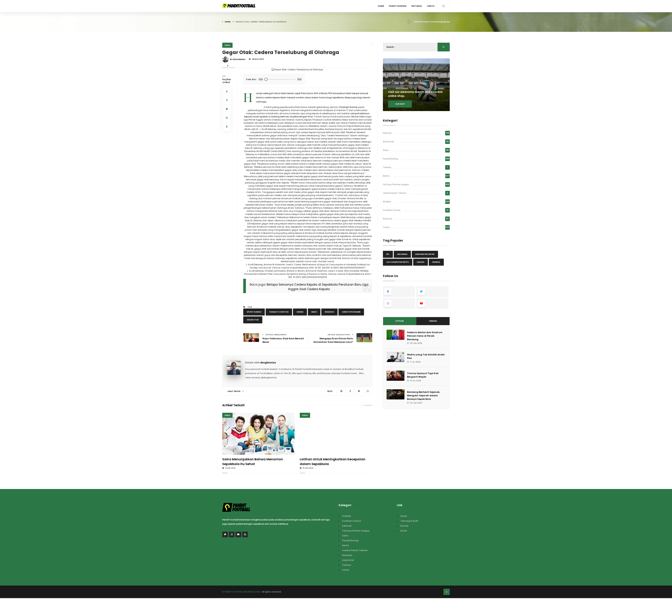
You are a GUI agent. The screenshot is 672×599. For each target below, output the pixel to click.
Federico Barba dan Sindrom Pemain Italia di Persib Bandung (424, 336)
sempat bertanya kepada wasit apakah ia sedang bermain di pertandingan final (306, 115)
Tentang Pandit (409, 520)
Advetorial (388, 141)
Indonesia (402, 254)
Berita (386, 175)
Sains (227, 21)
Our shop (400, 104)
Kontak (404, 525)
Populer (400, 321)
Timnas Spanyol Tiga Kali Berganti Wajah (423, 375)
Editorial (416, 6)
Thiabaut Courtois (279, 312)
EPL (387, 254)
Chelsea (420, 262)
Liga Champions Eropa (397, 262)
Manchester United (425, 254)
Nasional (387, 218)
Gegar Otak (253, 319)
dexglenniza (268, 362)
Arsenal (436, 262)
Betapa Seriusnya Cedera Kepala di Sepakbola (302, 284)
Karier (403, 530)
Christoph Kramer (348, 107)
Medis (314, 312)
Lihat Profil (234, 391)
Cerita (431, 6)
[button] (227, 65)
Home (381, 6)
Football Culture (391, 210)
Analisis (387, 201)
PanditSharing (390, 158)
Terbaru (387, 167)
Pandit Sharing (398, 6)
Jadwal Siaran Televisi (394, 193)
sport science (254, 312)
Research (329, 312)
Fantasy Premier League (396, 184)
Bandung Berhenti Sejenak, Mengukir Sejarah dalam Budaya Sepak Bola (423, 395)
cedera (299, 312)
